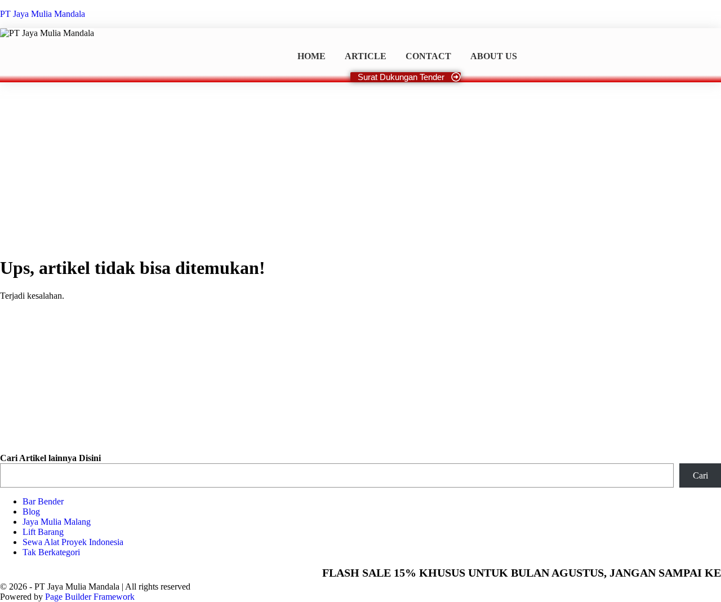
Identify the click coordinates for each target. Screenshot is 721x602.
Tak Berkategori (51, 552)
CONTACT (428, 56)
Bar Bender (43, 501)
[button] (8, 422)
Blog (31, 511)
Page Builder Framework (90, 596)
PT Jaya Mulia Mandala (42, 14)
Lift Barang (43, 532)
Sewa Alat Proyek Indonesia (73, 542)
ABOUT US (493, 56)
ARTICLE (365, 56)
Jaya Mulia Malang (57, 521)
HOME (311, 56)
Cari (700, 475)
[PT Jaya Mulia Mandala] (47, 33)
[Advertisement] (360, 167)
